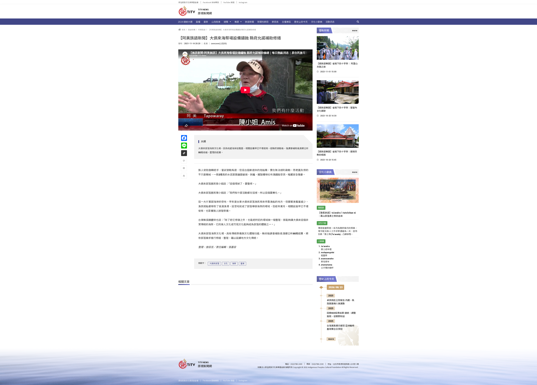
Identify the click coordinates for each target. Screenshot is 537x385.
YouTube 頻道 (228, 2)
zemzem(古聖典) (219, 43)
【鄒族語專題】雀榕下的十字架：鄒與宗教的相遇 (337, 153)
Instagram (243, 2)
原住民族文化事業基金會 (188, 2)
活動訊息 (330, 21)
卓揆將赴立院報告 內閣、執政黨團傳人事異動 (340, 302)
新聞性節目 (262, 21)
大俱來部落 (214, 263)
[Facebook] (184, 138)
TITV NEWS (203, 10)
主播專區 (286, 21)
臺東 (242, 263)
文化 (226, 263)
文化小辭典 (316, 21)
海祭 (234, 263)
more (331, 339)
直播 (198, 21)
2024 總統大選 (185, 21)
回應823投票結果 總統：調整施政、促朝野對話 (341, 315)
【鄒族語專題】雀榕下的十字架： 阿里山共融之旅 (337, 65)
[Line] (184, 145)
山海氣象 (215, 21)
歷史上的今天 (301, 21)
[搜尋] (358, 22)
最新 (206, 21)
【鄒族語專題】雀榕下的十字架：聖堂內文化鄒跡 (337, 109)
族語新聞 (249, 21)
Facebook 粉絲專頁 (211, 2)
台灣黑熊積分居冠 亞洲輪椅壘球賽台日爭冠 (340, 327)
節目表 (275, 21)
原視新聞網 (205, 13)
